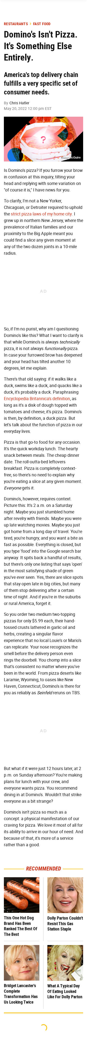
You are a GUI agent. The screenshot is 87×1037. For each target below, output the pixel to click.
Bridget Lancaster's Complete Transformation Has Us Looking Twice (21, 994)
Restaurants (16, 24)
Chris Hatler (19, 103)
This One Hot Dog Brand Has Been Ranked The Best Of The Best (20, 926)
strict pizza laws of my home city (41, 214)
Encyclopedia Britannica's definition (37, 398)
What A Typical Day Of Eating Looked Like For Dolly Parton (64, 991)
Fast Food (42, 24)
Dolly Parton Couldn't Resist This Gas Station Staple (65, 923)
